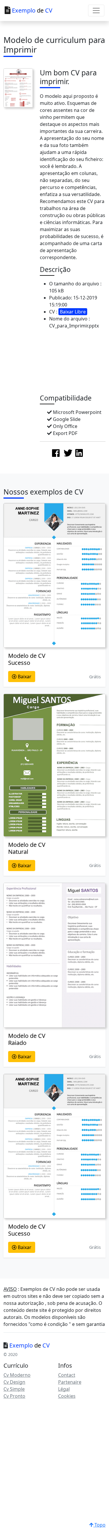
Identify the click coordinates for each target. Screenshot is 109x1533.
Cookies (67, 1396)
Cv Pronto (14, 1396)
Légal (64, 1389)
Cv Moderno (17, 1375)
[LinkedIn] (79, 453)
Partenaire (69, 1382)
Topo (99, 1525)
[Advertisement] (74, 363)
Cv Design (14, 1382)
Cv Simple (14, 1389)
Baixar (24, 676)
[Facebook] (56, 453)
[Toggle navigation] (96, 10)
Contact (66, 1375)
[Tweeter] (68, 453)
